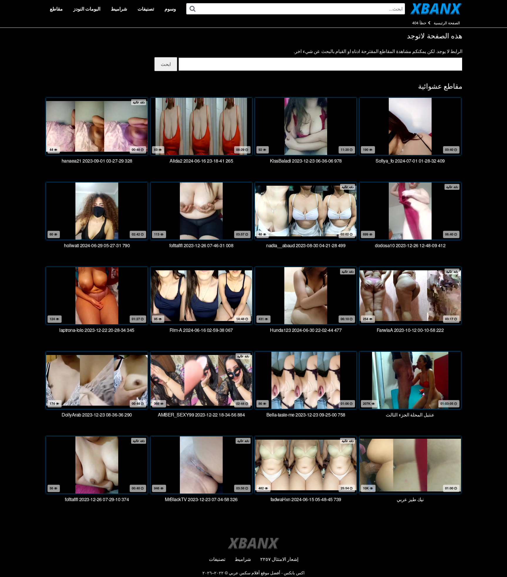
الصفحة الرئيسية (447, 22)
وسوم (170, 8)
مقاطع (56, 8)
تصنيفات (146, 8)
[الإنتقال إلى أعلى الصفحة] (491, 558)
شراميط (119, 8)
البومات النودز (86, 8)
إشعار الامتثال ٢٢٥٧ (279, 559)
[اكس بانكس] (436, 9)
